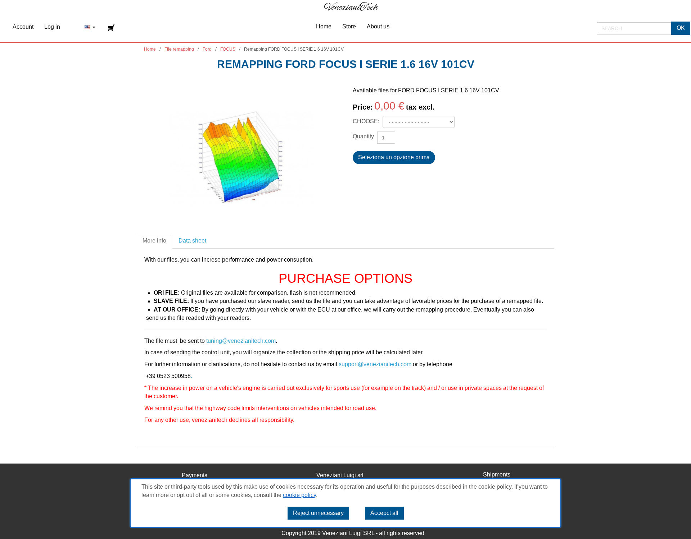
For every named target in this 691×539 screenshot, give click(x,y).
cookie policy (299, 495)
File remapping (179, 49)
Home (150, 49)
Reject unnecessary (318, 513)
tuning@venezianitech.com (241, 341)
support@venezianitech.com (375, 364)
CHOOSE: (367, 121)
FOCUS (227, 49)
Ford (207, 49)
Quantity (363, 136)
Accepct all (384, 513)
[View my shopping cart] (112, 27)
